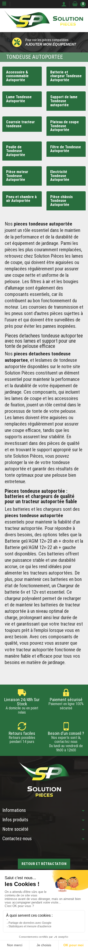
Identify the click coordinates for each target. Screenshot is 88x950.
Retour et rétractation (44, 864)
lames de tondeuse (59, 360)
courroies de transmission (53, 307)
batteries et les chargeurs (37, 509)
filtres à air (40, 281)
